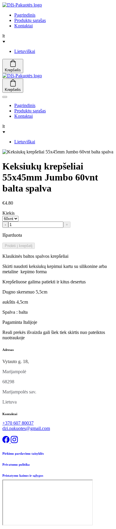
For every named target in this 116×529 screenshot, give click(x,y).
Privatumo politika (16, 464)
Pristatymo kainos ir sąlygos (22, 475)
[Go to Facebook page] (6, 441)
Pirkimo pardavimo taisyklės (23, 453)
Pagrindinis (24, 15)
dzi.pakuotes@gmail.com (26, 428)
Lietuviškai (24, 51)
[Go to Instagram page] (14, 441)
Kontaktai (23, 25)
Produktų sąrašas (30, 20)
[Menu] (4, 97)
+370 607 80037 (18, 423)
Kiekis (8, 213)
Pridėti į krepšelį (18, 246)
